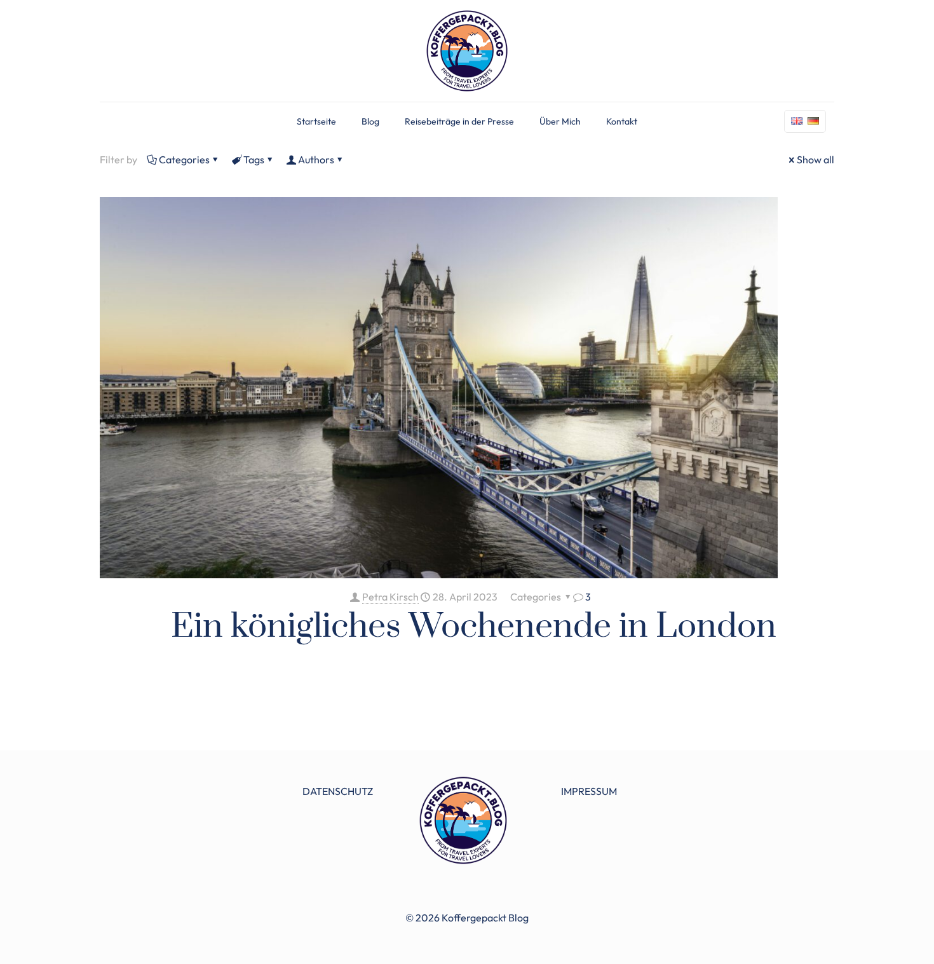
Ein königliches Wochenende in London (473, 626)
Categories (184, 159)
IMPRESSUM (589, 791)
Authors (316, 159)
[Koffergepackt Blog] (467, 51)
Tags (253, 159)
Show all (815, 159)
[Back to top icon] (873, 938)
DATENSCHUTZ (337, 791)
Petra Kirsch (390, 596)
